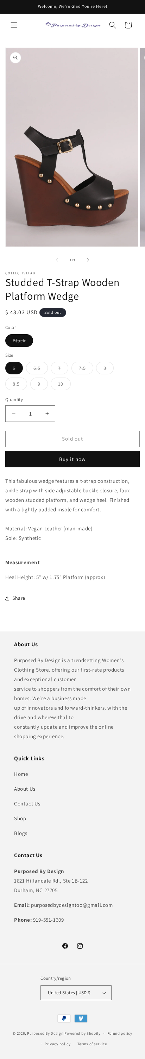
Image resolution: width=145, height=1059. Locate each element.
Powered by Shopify (82, 1033)
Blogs (20, 833)
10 (64, 385)
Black (23, 342)
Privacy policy (58, 1043)
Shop (20, 818)
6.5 (40, 369)
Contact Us (27, 803)
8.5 (20, 385)
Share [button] (18, 598)
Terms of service (92, 1043)
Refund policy (119, 1033)
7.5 (86, 369)
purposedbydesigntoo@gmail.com (72, 905)
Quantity (14, 400)
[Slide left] (57, 260)
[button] (14, 25)
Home (21, 774)
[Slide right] (88, 260)
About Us (25, 788)
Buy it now (72, 459)
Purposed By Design (45, 1033)
